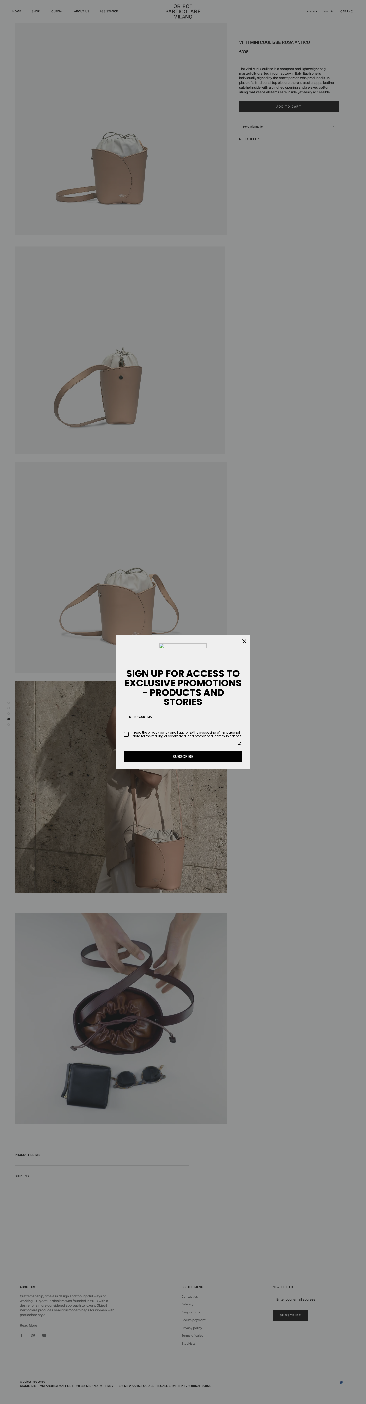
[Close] (244, 641)
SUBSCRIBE (183, 756)
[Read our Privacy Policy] (239, 743)
